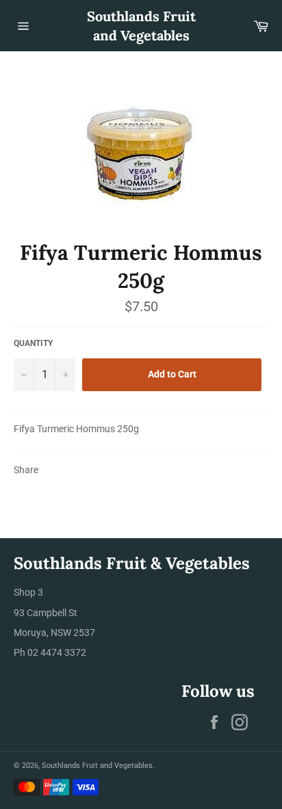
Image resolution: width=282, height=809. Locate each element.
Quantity (33, 343)
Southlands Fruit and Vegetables (141, 26)
